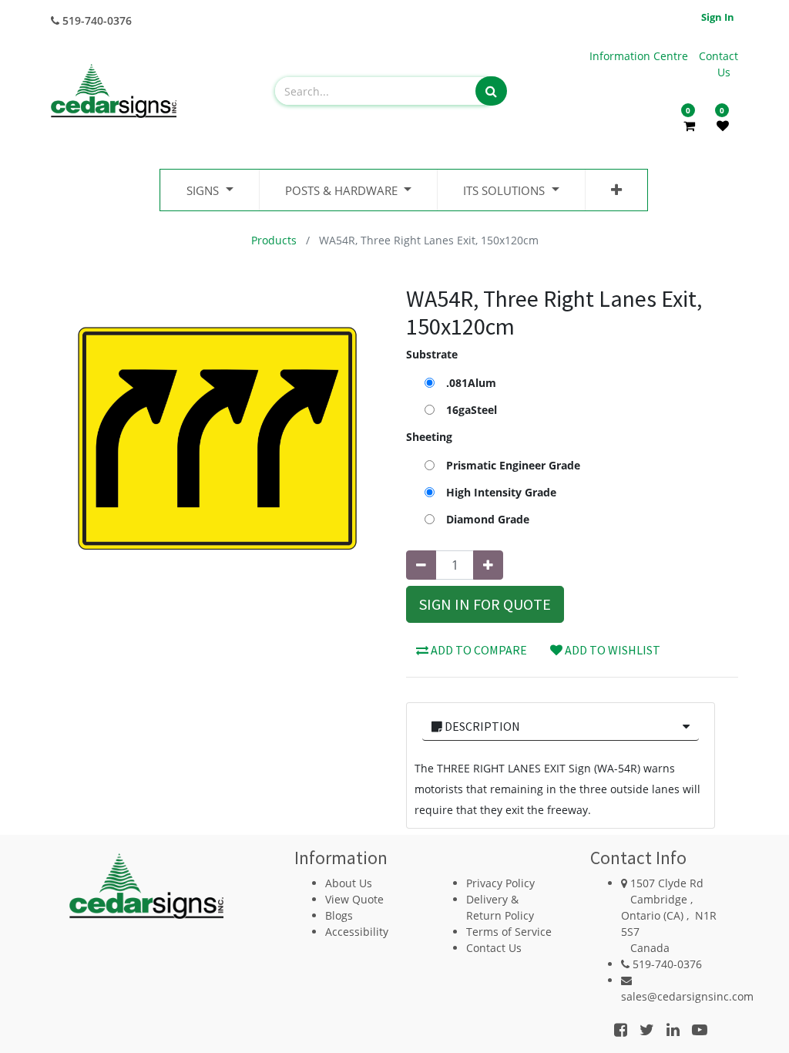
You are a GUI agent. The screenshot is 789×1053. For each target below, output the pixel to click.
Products (274, 240)
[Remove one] (421, 565)
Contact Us (494, 947)
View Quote (354, 899)
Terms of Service (509, 931)
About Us (348, 883)
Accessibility (356, 931)
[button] (616, 190)
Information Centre (640, 56)
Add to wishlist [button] (611, 650)
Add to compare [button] (477, 650)
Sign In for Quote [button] (485, 604)
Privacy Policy (500, 883)
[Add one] (488, 565)
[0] (689, 125)
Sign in (717, 17)
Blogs (339, 915)
